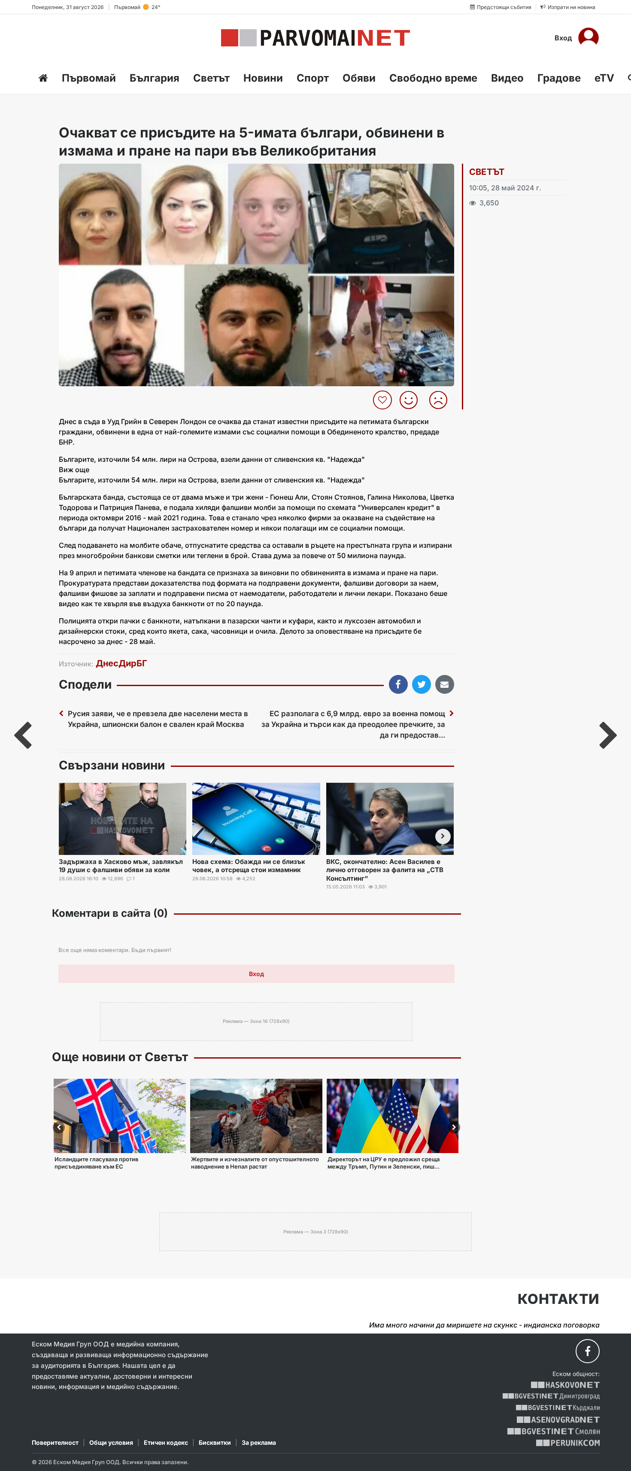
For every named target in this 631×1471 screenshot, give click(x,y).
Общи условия (111, 1442)
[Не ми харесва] (441, 400)
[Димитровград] (551, 1396)
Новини (263, 78)
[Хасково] (565, 1385)
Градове (559, 78)
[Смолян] (553, 1431)
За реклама (259, 1442)
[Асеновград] (558, 1419)
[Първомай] (315, 37)
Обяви (359, 78)
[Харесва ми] (412, 400)
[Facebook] (588, 1351)
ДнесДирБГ (121, 663)
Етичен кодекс (166, 1442)
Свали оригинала (89, 173)
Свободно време (433, 78)
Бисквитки (215, 1442)
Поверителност (55, 1442)
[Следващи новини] (443, 836)
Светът (211, 78)
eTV (604, 78)
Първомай (89, 78)
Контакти (559, 1299)
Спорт (313, 78)
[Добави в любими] (383, 400)
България (154, 78)
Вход (563, 37)
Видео (507, 78)
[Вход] (588, 38)
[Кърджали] (558, 1408)
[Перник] (568, 1443)
